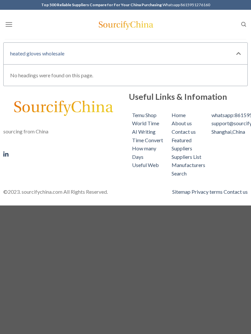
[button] (238, 53)
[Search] (243, 24)
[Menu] (9, 24)
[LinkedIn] (62, 153)
